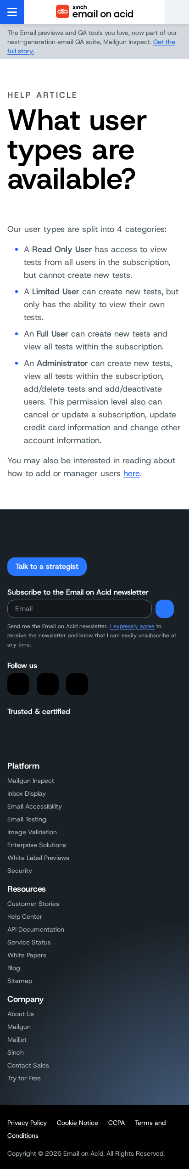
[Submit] (165, 609)
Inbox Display (26, 793)
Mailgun (19, 1027)
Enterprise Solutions (36, 845)
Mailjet (17, 1039)
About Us (20, 1014)
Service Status (29, 942)
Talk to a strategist (47, 566)
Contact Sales (28, 1065)
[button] (177, 12)
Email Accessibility (34, 806)
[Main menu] (12, 12)
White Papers (26, 955)
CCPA (116, 1122)
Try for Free (24, 1078)
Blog (13, 968)
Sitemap (19, 981)
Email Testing (26, 819)
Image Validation (32, 832)
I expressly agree (132, 626)
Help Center (24, 916)
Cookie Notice (77, 1122)
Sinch (15, 1052)
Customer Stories (33, 903)
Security (19, 870)
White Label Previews (38, 858)
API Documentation (35, 929)
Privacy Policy (27, 1122)
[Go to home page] (94, 12)
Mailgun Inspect (30, 780)
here (131, 473)
